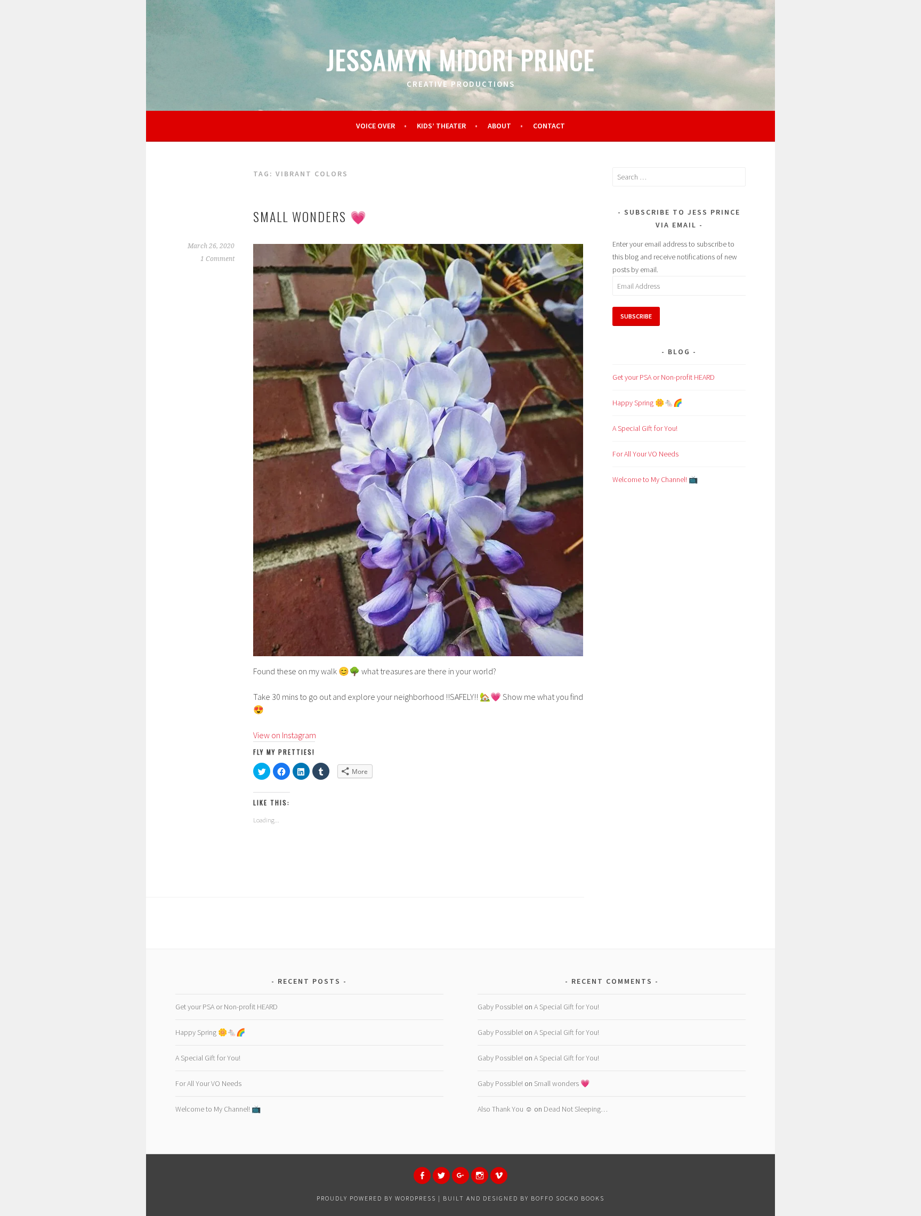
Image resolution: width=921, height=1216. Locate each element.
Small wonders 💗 (310, 216)
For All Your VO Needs (645, 454)
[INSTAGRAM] (479, 1175)
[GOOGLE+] (460, 1175)
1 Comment (217, 259)
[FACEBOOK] (422, 1175)
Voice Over (375, 125)
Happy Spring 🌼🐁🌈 (647, 402)
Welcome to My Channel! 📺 (655, 479)
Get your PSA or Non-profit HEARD (663, 377)
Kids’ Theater (441, 125)
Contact (549, 125)
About (499, 125)
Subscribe (636, 316)
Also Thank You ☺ (505, 1109)
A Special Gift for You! (644, 428)
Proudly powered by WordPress (376, 1198)
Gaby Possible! (500, 1006)
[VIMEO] (498, 1175)
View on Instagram (284, 735)
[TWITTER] (441, 1175)
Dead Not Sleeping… (576, 1109)
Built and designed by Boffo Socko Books (523, 1198)
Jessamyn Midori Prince (461, 59)
